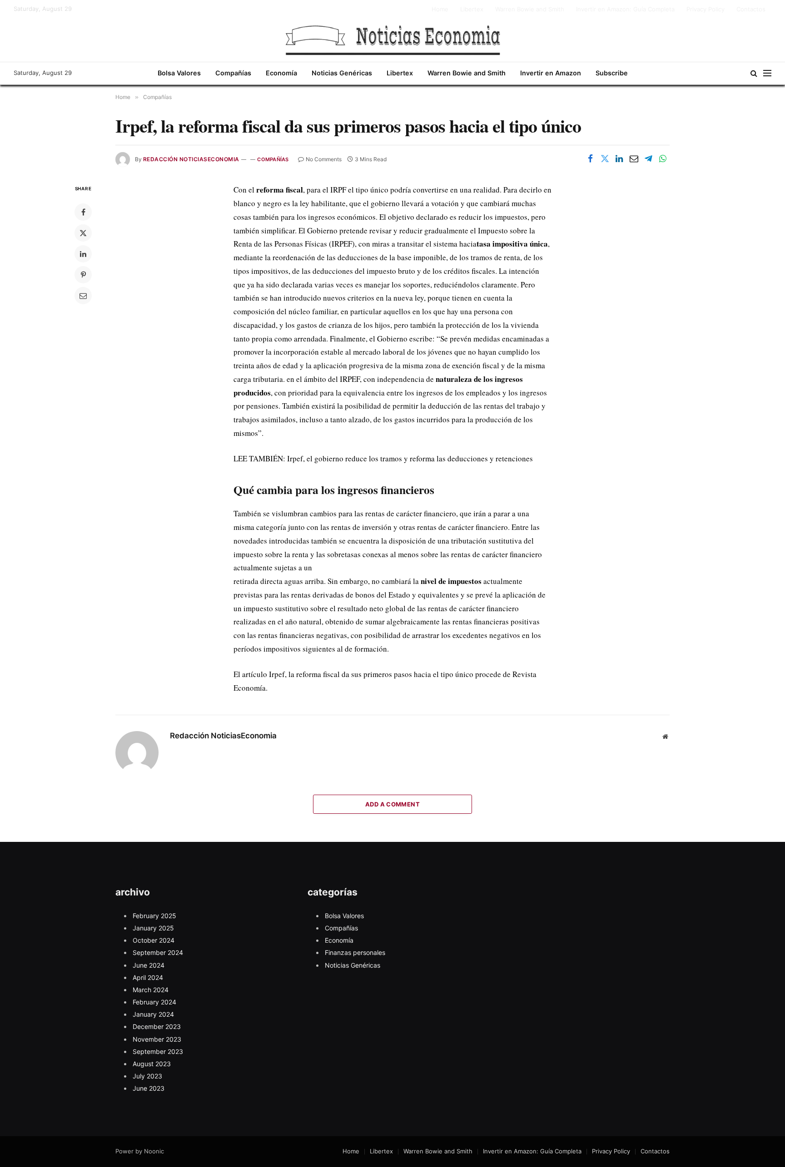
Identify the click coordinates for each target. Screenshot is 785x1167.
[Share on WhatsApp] (663, 158)
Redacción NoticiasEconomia (191, 159)
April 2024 (148, 977)
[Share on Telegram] (648, 158)
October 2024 (153, 940)
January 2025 (153, 928)
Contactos (750, 9)
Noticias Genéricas (342, 73)
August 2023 (152, 1064)
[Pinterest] (83, 274)
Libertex (471, 9)
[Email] (83, 295)
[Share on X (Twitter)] (604, 158)
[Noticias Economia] (392, 40)
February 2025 (154, 916)
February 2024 (154, 1002)
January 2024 (153, 1014)
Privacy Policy (705, 9)
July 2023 (147, 1076)
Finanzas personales (355, 952)
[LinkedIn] (83, 253)
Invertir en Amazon (550, 73)
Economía (281, 73)
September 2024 (158, 952)
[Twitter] (83, 233)
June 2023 (148, 1088)
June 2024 (148, 965)
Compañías (233, 73)
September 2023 (158, 1051)
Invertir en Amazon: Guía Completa (625, 9)
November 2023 (157, 1039)
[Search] (754, 73)
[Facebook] (83, 212)
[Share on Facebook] (590, 158)
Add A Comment (392, 804)
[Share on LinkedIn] (619, 158)
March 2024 (151, 990)
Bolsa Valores (179, 73)
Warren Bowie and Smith (529, 9)
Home (440, 9)
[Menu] (767, 73)
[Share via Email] (634, 158)
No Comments (324, 159)
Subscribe (612, 73)
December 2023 (157, 1026)
